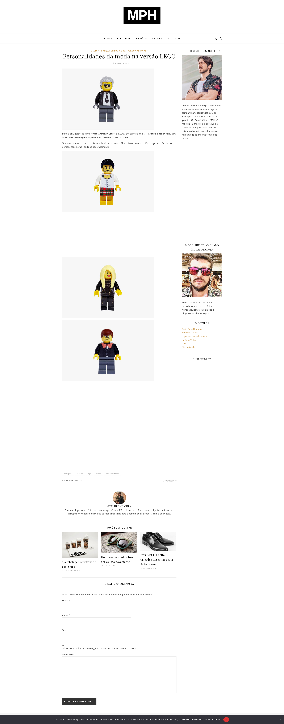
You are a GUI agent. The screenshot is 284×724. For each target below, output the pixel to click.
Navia (185, 343)
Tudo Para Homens (192, 328)
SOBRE (108, 38)
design (95, 51)
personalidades (138, 51)
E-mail (66, 615)
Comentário (68, 654)
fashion (80, 473)
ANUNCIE (157, 38)
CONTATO (174, 38)
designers (68, 473)
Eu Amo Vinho (189, 339)
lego (89, 473)
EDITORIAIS (123, 38)
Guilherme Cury (74, 480)
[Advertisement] (119, 235)
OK (226, 719)
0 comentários (169, 480)
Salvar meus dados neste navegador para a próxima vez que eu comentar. (100, 648)
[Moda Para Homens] (142, 15)
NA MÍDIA (141, 38)
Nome (66, 600)
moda (122, 51)
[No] (280, 719)
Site (64, 629)
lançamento (109, 51)
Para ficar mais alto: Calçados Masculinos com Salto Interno (156, 559)
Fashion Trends (190, 332)
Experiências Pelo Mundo (195, 336)
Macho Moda (188, 347)
